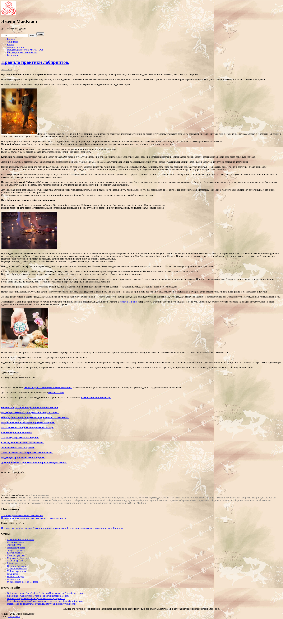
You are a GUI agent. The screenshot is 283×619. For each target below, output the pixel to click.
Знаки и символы (39, 495)
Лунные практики (16, 555)
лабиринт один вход (116, 500)
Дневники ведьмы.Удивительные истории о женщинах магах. (34, 462)
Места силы (13, 563)
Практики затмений (17, 566)
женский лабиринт (226, 497)
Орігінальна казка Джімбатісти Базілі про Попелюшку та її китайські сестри (45, 593)
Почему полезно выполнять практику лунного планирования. (34, 518)
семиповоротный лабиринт (258, 500)
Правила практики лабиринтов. (35, 62)
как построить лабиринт (249, 497)
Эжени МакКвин (138, 503)
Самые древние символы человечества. (22, 442)
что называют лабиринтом (42, 503)
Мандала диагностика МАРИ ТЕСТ (25, 49)
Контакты (118, 528)
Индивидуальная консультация (16, 528)
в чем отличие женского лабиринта (44, 497)
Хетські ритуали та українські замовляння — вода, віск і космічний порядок (45, 601)
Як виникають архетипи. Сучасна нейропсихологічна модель (38, 596)
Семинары (12, 41)
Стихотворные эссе (17, 568)
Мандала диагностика (18, 558)
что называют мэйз (66, 503)
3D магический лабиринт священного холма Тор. (27, 427)
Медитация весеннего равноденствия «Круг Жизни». (30, 412)
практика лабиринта (232, 500)
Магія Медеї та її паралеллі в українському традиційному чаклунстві (41, 604)
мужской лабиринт (159, 500)
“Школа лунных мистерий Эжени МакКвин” (48, 387)
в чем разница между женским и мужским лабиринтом (166, 497)
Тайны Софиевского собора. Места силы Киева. (27, 452)
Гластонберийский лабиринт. (16, 432)
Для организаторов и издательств (49, 528)
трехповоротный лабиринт (14, 503)
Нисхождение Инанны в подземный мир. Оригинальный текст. (35, 417)
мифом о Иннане (128, 301)
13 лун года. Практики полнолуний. (20, 437)
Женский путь (14, 544)
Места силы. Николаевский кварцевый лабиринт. (28, 422)
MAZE (22, 497)
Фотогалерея (13, 579)
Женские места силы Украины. (17, 447)
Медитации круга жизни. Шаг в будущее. (23, 457)
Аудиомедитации (15, 47)
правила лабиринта (179, 500)
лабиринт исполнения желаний (89, 500)
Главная (11, 39)
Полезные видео (15, 576)
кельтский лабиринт (30, 500)
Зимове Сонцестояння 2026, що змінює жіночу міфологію (36, 598)
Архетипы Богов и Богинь (20, 539)
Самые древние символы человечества (22, 515)
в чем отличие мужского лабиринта (119, 497)
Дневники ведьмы (16, 542)
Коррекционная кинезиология (22, 52)
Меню (40, 34)
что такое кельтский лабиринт (93, 503)
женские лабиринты (205, 497)
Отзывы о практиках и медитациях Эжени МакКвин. (29, 407)
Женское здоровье (16, 547)
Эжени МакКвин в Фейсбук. (96, 397)
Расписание (13, 55)
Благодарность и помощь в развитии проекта (89, 528)
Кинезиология (14, 552)
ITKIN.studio (13, 616)
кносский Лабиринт (52, 500)
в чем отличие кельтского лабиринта (82, 497)
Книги (10, 44)
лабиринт (67, 500)
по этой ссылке (56, 392)
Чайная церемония (16, 571)
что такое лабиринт (118, 503)
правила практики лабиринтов (205, 500)
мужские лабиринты (138, 500)
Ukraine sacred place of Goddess (22, 582)
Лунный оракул (15, 560)
